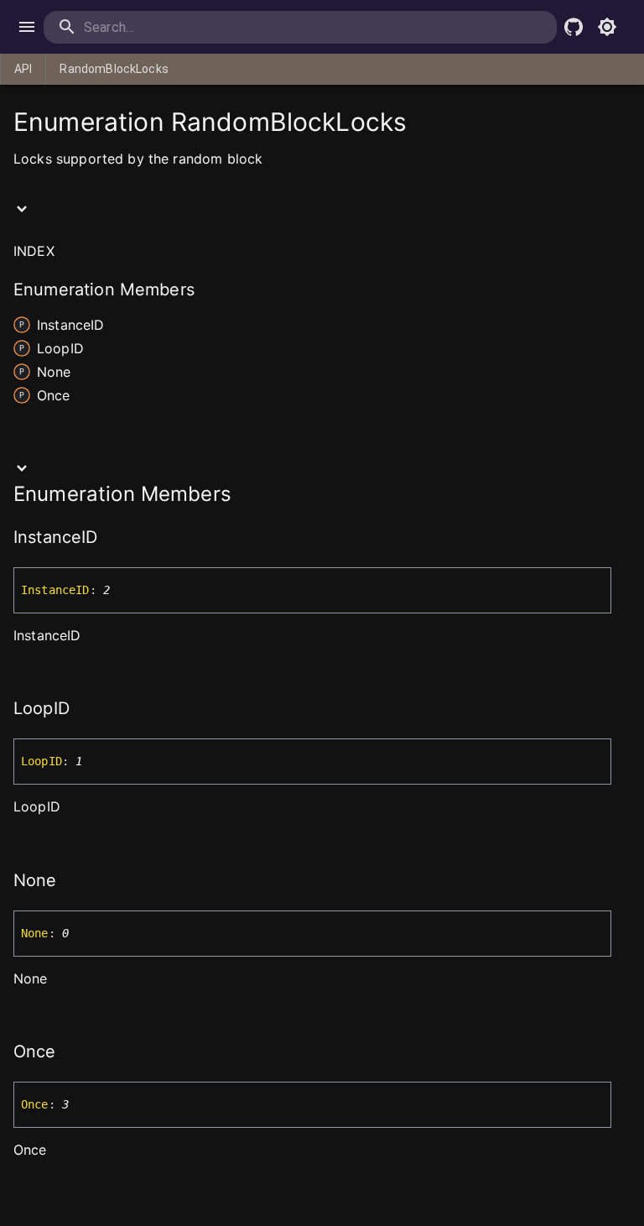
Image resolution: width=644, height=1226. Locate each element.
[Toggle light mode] (607, 27)
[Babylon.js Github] (573, 27)
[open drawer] (27, 27)
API (23, 69)
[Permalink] (109, 538)
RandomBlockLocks (114, 69)
